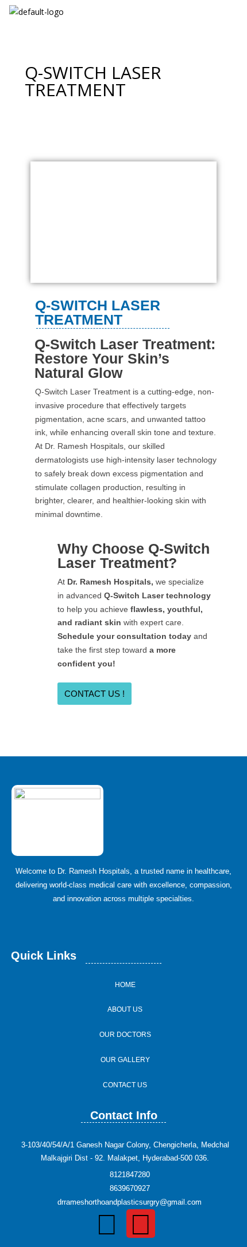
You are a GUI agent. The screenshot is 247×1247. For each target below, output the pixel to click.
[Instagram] (140, 1223)
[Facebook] (106, 1223)
